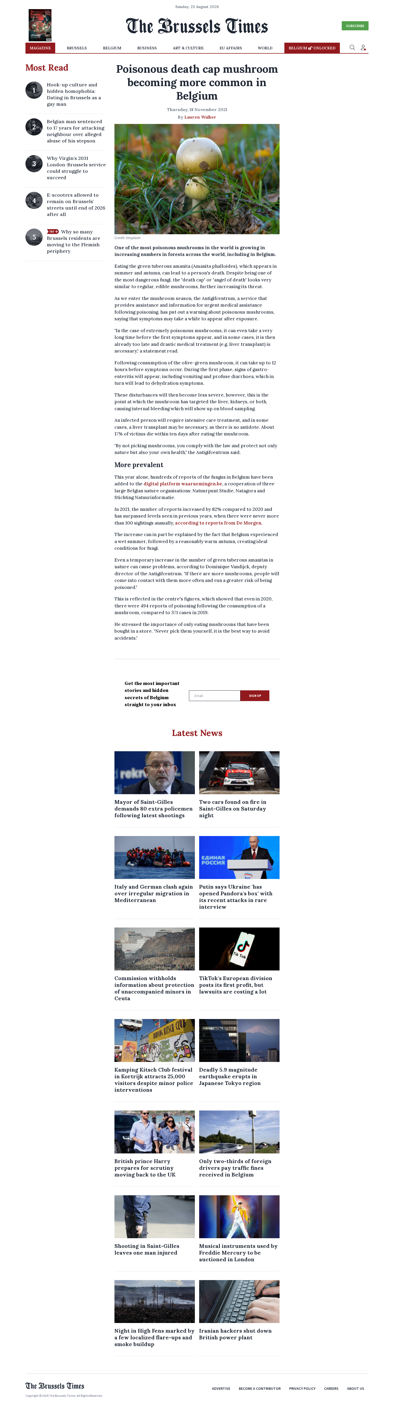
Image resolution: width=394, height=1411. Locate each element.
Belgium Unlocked (312, 48)
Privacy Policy (302, 1388)
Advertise (221, 1388)
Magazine (40, 48)
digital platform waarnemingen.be (183, 484)
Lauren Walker (200, 117)
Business (147, 48)
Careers (331, 1388)
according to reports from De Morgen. (219, 523)
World (265, 48)
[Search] (352, 48)
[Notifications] (363, 48)
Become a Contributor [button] (260, 1388)
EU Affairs (231, 48)
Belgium (112, 48)
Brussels (77, 48)
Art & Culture (188, 48)
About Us (355, 1388)
